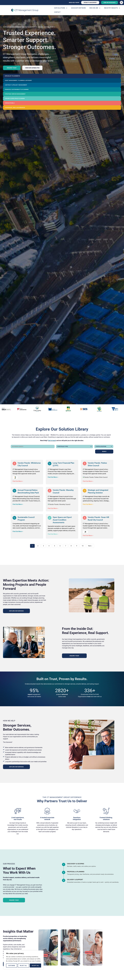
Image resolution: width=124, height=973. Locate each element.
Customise (11, 965)
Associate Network (78, 8)
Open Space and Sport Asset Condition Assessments (62, 520)
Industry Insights (111, 8)
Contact (57, 12)
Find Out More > (18, 481)
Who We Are (93, 8)
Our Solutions (59, 8)
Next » (90, 546)
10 (82, 546)
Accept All (35, 965)
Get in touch (52, 440)
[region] (24, 959)
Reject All (23, 965)
